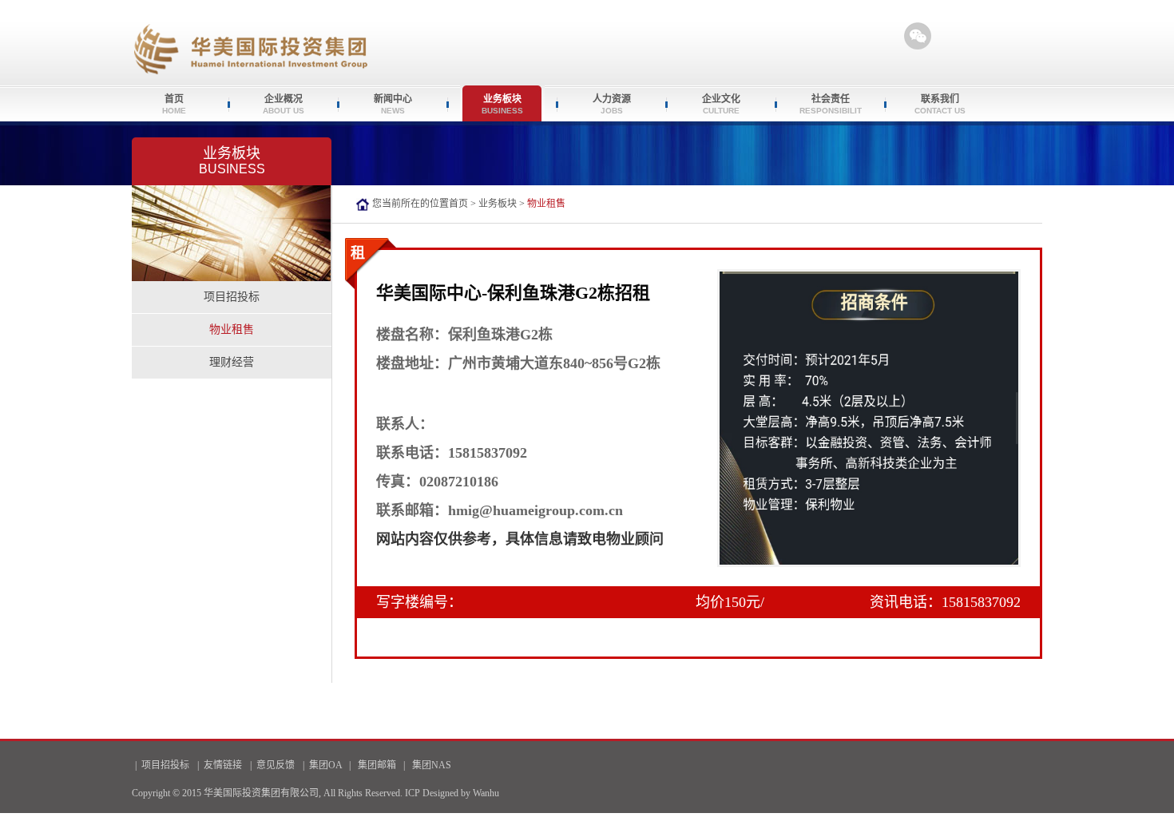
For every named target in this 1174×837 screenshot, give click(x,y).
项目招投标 (232, 297)
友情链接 (223, 765)
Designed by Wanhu (460, 793)
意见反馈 (275, 765)
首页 (458, 203)
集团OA (325, 765)
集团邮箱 (377, 765)
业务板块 (497, 203)
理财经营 (231, 362)
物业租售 (231, 329)
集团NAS (431, 765)
